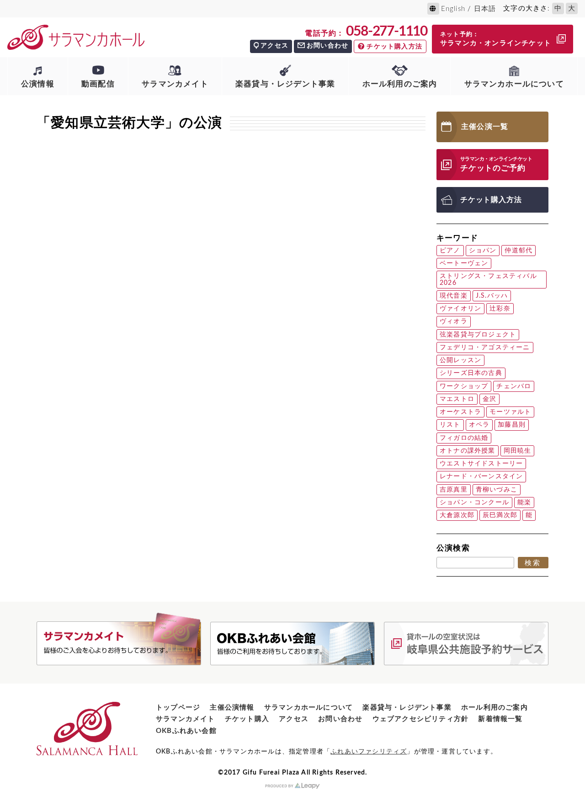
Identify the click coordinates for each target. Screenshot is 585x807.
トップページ (178, 707)
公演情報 (37, 84)
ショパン (483, 250)
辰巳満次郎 (500, 515)
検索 (533, 563)
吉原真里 (454, 489)
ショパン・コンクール (474, 502)
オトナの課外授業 (467, 451)
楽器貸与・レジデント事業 (285, 84)
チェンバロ (513, 386)
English (453, 8)
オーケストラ (460, 412)
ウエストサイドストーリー (481, 463)
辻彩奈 (500, 308)
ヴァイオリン (460, 308)
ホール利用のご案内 (399, 84)
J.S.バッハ (492, 296)
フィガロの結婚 (464, 438)
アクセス (274, 46)
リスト (450, 425)
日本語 (485, 8)
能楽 (524, 502)
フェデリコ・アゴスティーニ (485, 347)
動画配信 (98, 84)
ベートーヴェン (464, 263)
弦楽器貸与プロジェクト (478, 334)
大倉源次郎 (457, 515)
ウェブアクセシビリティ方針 (420, 719)
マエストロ (457, 399)
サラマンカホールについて (514, 84)
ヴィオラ (454, 321)
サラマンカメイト (175, 84)
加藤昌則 (512, 425)
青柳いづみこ (496, 489)
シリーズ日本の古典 (471, 373)
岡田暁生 (518, 451)
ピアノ (450, 250)
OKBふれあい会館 (186, 730)
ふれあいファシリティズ (368, 751)
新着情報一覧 (500, 719)
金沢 (489, 399)
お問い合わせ (327, 46)
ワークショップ (464, 386)
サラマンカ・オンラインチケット (495, 39)
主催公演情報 (232, 707)
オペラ (479, 425)
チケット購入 (247, 719)
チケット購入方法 (394, 46)
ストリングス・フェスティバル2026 (488, 279)
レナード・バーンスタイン (481, 476)
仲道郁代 (518, 250)
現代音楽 (454, 296)
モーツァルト (510, 412)
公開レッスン (460, 360)
